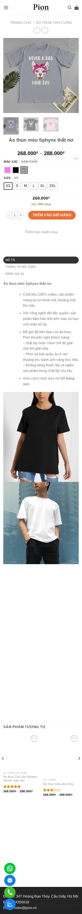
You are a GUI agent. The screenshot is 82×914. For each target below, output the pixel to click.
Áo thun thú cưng (54, 23)
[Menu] (6, 7)
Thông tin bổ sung (20, 267)
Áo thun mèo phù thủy (58, 809)
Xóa (76, 158)
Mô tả (10, 260)
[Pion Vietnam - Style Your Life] (41, 8)
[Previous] (10, 75)
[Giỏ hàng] (76, 7)
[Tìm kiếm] (69, 7)
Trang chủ (20, 23)
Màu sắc (11, 161)
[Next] (72, 75)
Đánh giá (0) (14, 273)
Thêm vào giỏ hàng (52, 215)
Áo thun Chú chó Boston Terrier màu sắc (20, 810)
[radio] (7, 170)
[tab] (41, 260)
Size (7, 178)
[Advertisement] (41, 869)
